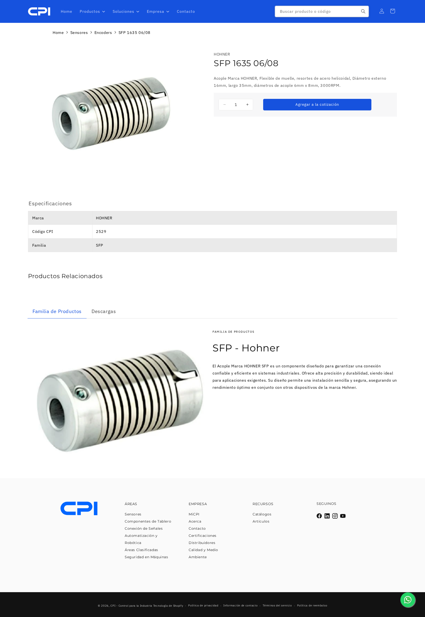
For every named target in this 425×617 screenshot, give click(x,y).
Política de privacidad (203, 605)
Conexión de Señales (144, 528)
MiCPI (194, 514)
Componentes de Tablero (148, 521)
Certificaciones (202, 535)
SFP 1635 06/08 (135, 32)
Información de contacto (240, 605)
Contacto (197, 528)
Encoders (103, 32)
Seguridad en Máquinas (146, 557)
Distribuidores (202, 543)
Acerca (195, 521)
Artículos (261, 521)
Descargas (103, 311)
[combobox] (322, 11)
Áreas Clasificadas (141, 550)
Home (58, 32)
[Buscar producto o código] (363, 11)
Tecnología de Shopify (168, 605)
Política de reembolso (312, 605)
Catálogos (262, 514)
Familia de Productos (57, 311)
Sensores (79, 32)
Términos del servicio (277, 605)
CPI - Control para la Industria (131, 605)
